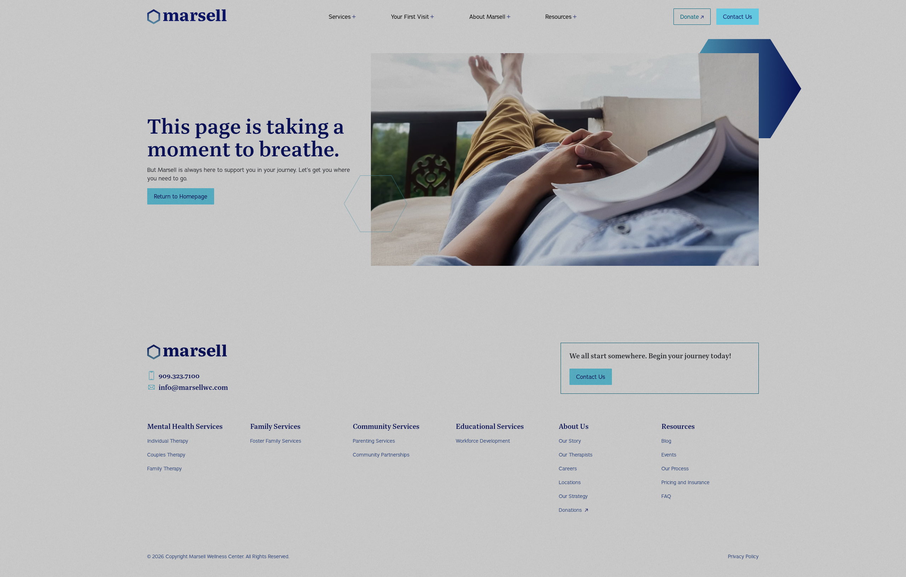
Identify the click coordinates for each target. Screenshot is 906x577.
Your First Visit (410, 16)
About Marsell (487, 16)
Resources (558, 16)
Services (340, 16)
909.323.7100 (179, 375)
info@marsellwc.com (193, 387)
